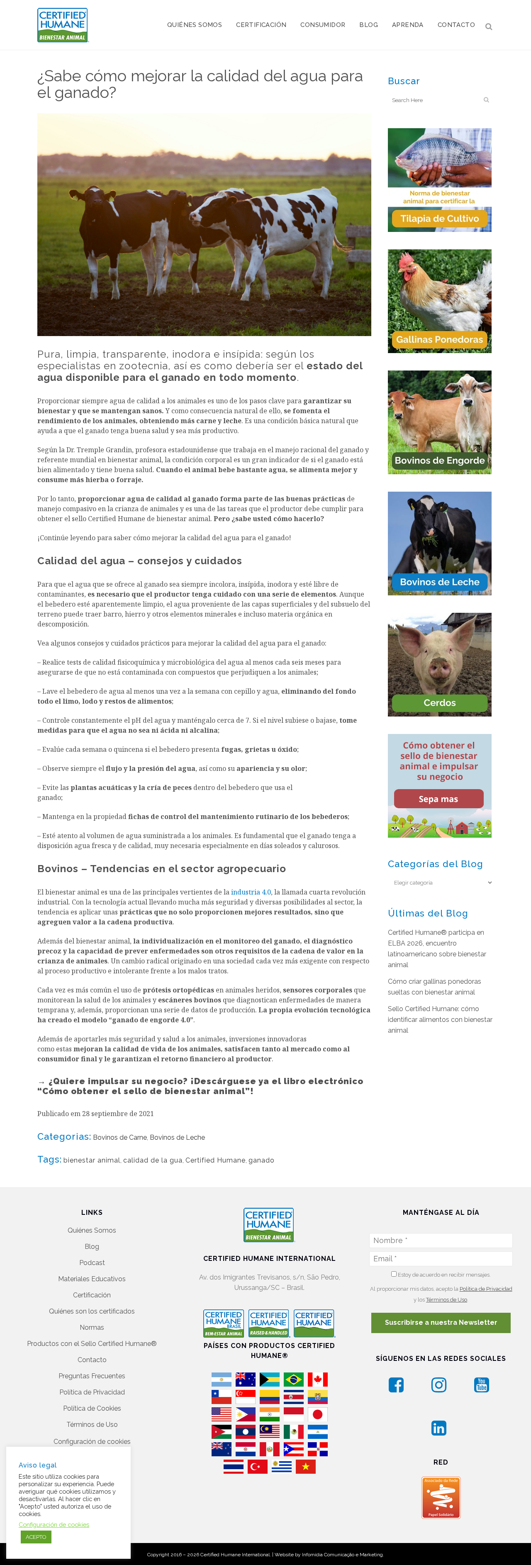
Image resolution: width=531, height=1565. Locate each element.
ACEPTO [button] (36, 1537)
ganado (261, 1160)
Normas (92, 1327)
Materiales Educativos (92, 1279)
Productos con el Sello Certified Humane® (92, 1344)
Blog (92, 1247)
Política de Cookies (92, 1408)
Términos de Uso (92, 1424)
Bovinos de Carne (120, 1137)
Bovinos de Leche (177, 1137)
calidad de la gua (153, 1160)
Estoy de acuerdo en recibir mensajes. (444, 1275)
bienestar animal (91, 1160)
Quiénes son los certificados (92, 1311)
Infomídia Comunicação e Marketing (342, 1555)
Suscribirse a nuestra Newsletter (441, 1322)
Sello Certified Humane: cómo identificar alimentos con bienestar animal (440, 1019)
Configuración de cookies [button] (92, 1442)
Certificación (92, 1295)
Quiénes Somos (92, 1230)
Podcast (92, 1263)
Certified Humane (215, 1160)
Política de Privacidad (92, 1392)
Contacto (92, 1360)
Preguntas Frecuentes (91, 1376)
